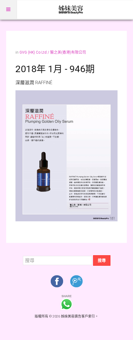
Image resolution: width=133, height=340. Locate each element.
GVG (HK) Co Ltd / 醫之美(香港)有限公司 (52, 52)
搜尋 (102, 260)
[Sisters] (71, 9)
